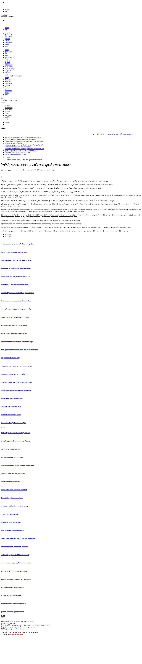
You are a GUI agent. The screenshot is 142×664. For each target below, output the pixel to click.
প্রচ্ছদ (7, 50)
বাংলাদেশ (7, 61)
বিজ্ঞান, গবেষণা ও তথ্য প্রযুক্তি (13, 76)
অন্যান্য (7, 78)
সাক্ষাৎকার (7, 74)
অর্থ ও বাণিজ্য (8, 37)
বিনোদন (7, 87)
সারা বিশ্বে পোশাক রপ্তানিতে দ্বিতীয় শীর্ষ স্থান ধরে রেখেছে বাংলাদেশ (113, 134)
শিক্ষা (6, 59)
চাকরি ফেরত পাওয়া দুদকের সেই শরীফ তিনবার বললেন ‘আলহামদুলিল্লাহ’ (24, 145)
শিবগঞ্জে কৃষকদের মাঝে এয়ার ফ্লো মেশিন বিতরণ (18, 147)
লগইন (6, 11)
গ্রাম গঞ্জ (7, 39)
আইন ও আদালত (9, 57)
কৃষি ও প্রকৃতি (8, 52)
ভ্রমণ (6, 55)
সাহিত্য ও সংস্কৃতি (10, 68)
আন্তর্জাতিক (8, 42)
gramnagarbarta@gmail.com (15, 629)
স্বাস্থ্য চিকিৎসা (9, 66)
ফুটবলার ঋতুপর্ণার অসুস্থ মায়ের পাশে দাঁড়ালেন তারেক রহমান (20, 150)
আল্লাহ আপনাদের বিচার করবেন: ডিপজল (15, 154)
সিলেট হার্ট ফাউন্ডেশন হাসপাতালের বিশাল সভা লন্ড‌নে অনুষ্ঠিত (20, 139)
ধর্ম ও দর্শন (7, 80)
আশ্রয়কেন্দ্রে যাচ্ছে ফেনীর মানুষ (13, 143)
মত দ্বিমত (7, 72)
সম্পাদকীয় (7, 33)
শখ (6, 53)
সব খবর (3, 427)
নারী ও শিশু (8, 81)
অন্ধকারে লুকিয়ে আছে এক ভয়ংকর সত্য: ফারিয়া (17, 152)
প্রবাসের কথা (8, 70)
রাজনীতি (7, 44)
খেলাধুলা (7, 41)
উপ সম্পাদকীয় (8, 35)
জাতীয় (6, 46)
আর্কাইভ (7, 9)
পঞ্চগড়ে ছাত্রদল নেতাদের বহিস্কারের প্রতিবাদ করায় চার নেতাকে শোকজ (24, 141)
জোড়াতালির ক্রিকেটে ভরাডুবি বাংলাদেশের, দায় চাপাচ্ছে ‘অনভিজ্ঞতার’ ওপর (24, 149)
